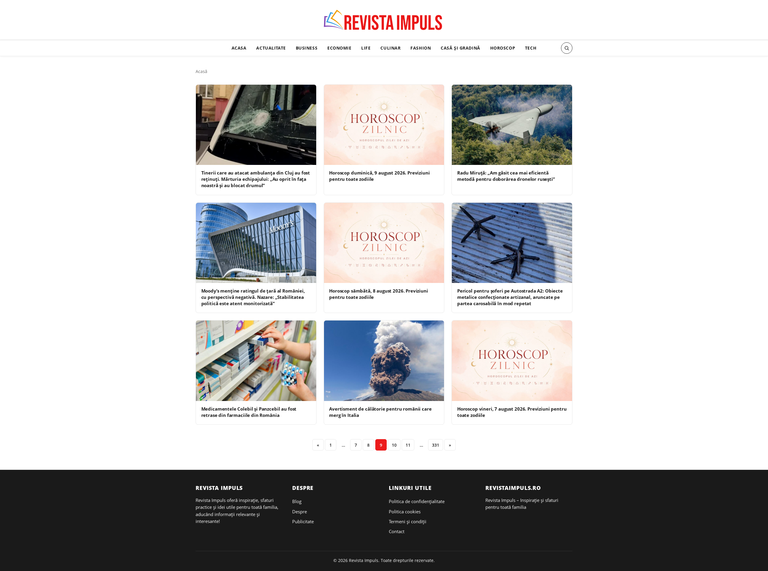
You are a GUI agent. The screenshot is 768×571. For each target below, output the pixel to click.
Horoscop (502, 48)
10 (394, 445)
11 (408, 445)
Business (307, 48)
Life (365, 48)
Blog (297, 501)
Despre (299, 512)
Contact (396, 531)
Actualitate (271, 48)
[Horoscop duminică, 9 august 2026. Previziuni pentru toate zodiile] (384, 125)
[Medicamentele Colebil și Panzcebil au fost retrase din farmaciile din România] (256, 360)
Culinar (390, 48)
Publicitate (303, 521)
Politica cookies (405, 512)
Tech (530, 48)
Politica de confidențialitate (417, 501)
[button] (566, 48)
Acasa (239, 48)
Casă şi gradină (460, 48)
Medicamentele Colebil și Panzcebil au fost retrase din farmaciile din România (249, 412)
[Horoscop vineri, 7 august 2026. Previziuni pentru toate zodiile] (512, 360)
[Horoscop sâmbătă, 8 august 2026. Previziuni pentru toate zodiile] (384, 243)
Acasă (201, 71)
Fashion (420, 48)
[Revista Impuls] (384, 22)
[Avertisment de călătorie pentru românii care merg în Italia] (384, 360)
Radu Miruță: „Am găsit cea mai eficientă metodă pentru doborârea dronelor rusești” (506, 176)
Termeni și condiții (407, 521)
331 (435, 445)
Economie (339, 48)
